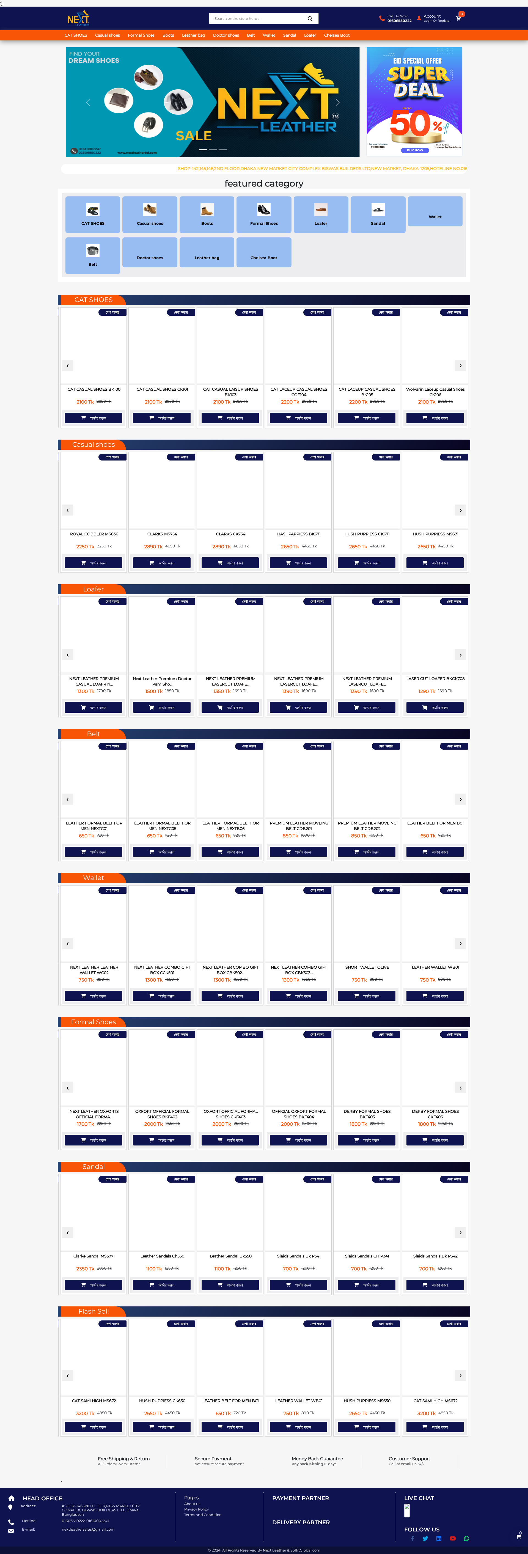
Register (444, 21)
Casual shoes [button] (107, 35)
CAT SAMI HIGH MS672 (94, 1400)
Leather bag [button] (193, 35)
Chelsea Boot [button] (337, 35)
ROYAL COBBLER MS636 (94, 533)
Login (428, 21)
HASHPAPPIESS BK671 (299, 533)
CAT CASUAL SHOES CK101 (162, 389)
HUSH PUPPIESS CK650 (162, 1400)
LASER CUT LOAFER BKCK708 (435, 678)
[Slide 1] (203, 150)
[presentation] (67, 365)
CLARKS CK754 (230, 533)
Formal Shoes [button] (141, 35)
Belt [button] (251, 35)
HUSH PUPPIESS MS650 (367, 1400)
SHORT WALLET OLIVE (367, 967)
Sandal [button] (289, 35)
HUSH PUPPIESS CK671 (367, 533)
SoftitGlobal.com (305, 1550)
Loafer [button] (310, 35)
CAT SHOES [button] (76, 35)
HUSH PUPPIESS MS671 (435, 533)
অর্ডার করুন (96, 418)
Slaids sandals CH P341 (367, 1256)
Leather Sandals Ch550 (162, 1256)
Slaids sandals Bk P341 (299, 1256)
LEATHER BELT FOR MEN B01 (435, 823)
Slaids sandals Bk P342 (435, 1256)
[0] (458, 18)
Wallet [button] (269, 35)
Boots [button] (168, 35)
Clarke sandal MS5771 (94, 1256)
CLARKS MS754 (162, 533)
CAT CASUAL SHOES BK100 (94, 389)
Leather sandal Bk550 (231, 1256)
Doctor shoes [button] (226, 35)
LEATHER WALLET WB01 (435, 967)
